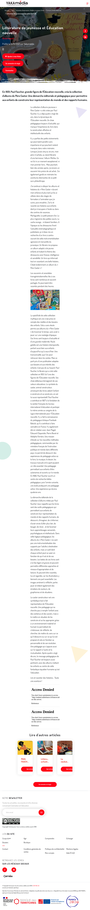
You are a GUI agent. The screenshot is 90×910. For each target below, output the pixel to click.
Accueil (7, 10)
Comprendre (49, 838)
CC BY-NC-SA (36, 886)
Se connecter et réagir (13, 63)
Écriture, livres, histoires (53, 10)
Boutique (27, 842)
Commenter (9, 70)
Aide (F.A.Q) (70, 853)
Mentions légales (72, 849)
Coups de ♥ (6, 838)
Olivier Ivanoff (8, 38)
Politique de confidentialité (54, 849)
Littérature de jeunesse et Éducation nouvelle (21, 14)
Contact (5, 849)
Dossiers (5, 842)
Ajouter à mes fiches (14, 56)
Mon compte (49, 853)
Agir (12, 10)
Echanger (69, 838)
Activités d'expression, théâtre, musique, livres (30, 10)
